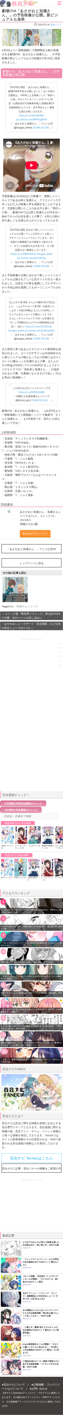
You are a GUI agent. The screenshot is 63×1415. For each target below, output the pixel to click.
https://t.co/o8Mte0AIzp (23, 253)
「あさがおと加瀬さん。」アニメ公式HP (31, 549)
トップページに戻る (31, 563)
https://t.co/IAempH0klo (31, 115)
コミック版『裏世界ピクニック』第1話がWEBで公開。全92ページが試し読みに (31, 615)
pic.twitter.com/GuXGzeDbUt (40, 330)
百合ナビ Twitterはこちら (31, 1158)
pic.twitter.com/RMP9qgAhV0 (31, 119)
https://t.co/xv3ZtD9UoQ (38, 326)
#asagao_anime (45, 253)
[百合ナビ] (19, 2)
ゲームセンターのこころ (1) (21, 847)
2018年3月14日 (41, 127)
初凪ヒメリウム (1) (6, 877)
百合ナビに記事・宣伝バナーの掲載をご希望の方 (31, 1168)
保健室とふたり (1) (19, 877)
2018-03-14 (43, 24)
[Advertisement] (31, 765)
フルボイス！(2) (34, 846)
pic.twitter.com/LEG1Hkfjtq (31, 258)
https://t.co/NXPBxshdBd (31, 392)
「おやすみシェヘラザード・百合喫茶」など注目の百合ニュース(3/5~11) (31, 625)
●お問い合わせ (39, 1388)
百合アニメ (55, 24)
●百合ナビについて (13, 1384)
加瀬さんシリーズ (27, 606)
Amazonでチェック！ (35, 533)
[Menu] (59, 4)
